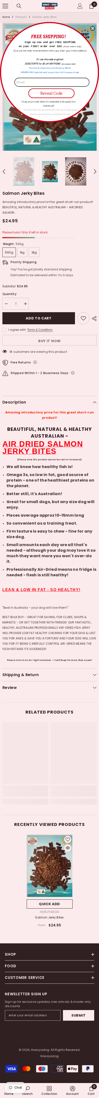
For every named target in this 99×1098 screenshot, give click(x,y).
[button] (93, 28)
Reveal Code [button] (51, 93)
